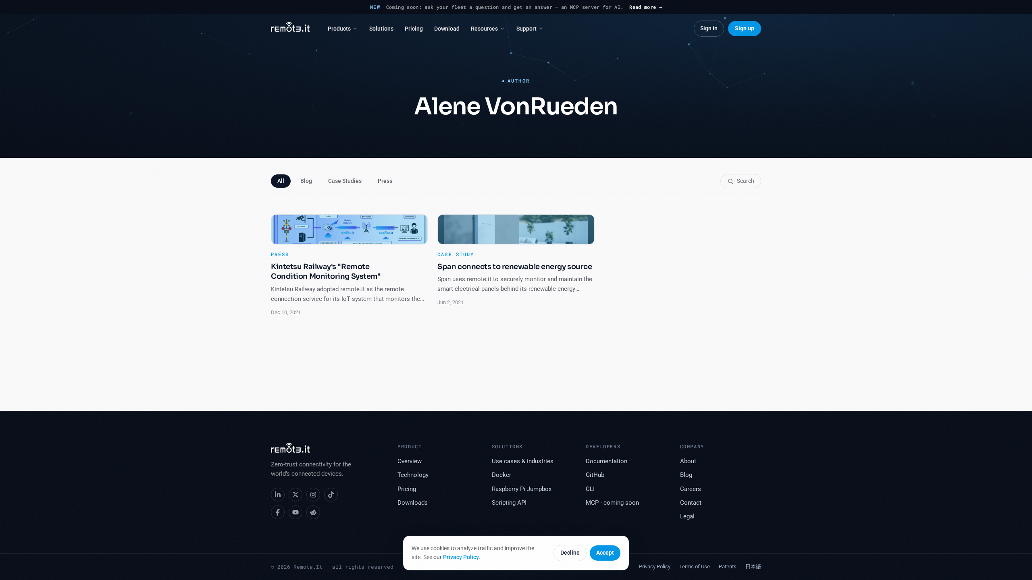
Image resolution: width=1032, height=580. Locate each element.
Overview (409, 461)
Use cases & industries (522, 461)
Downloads (412, 502)
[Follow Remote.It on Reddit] (313, 512)
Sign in (709, 28)
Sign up (744, 28)
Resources (484, 28)
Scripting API (509, 502)
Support (526, 28)
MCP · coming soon (612, 502)
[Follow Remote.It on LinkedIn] (278, 494)
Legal (687, 516)
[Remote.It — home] (290, 28)
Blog (306, 181)
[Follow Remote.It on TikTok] (331, 494)
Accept (605, 552)
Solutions (381, 28)
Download (447, 28)
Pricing (414, 28)
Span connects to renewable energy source (514, 266)
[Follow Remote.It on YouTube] (295, 512)
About (688, 461)
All (280, 181)
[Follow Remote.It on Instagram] (313, 494)
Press (385, 181)
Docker (501, 475)
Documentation (606, 461)
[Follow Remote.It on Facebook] (278, 512)
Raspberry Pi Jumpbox (521, 489)
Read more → (645, 7)
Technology (413, 475)
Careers (690, 489)
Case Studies (345, 181)
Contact (690, 502)
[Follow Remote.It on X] (295, 494)
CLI (590, 489)
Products (339, 28)
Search (745, 181)
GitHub (595, 475)
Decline (570, 552)
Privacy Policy (461, 557)
